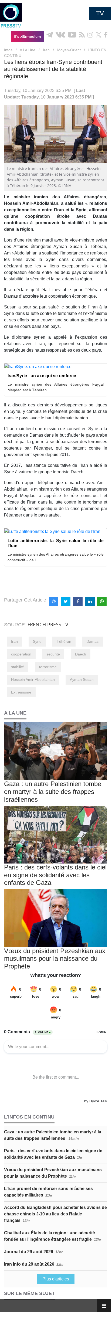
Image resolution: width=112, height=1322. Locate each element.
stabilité (17, 667)
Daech (80, 654)
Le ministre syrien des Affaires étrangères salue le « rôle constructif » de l (56, 557)
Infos (8, 50)
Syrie (37, 641)
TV (100, 13)
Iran (46, 50)
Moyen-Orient (69, 50)
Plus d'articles (55, 1279)
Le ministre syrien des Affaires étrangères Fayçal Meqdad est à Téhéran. (56, 387)
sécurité (53, 654)
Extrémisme (21, 692)
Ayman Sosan (82, 679)
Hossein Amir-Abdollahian (33, 679)
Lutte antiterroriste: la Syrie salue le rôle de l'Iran (56, 543)
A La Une (27, 50)
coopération (21, 654)
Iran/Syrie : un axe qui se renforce (42, 375)
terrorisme (48, 667)
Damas (92, 641)
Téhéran (64, 641)
